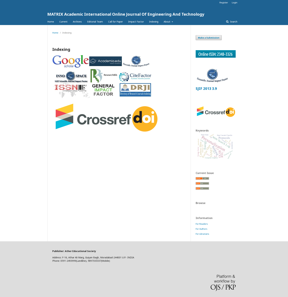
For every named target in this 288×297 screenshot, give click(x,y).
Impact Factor (136, 21)
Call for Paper (115, 21)
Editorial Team (95, 21)
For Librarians (202, 233)
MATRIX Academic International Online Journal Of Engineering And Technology (125, 14)
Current (63, 21)
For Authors (201, 228)
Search (233, 21)
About (167, 21)
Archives (77, 21)
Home (50, 21)
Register (224, 2)
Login (234, 2)
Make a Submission (208, 37)
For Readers (202, 223)
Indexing (153, 21)
